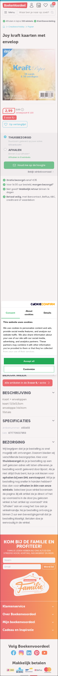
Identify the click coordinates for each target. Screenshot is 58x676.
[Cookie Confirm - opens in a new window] (43, 304)
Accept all (29, 361)
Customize (29, 369)
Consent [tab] (10, 312)
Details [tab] (47, 312)
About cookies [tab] (29, 313)
